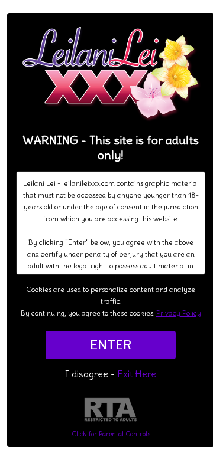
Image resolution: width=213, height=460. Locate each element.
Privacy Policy (178, 312)
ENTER (110, 345)
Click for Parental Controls (111, 434)
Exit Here (136, 374)
